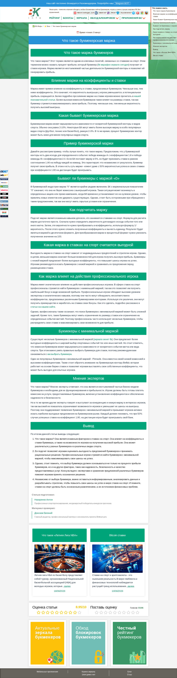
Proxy (113, 13)
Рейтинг (54, 18)
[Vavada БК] (4, 190)
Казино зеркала (88, 672)
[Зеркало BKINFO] (35, 13)
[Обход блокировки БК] (88, 644)
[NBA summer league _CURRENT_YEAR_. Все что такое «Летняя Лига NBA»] (59, 558)
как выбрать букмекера (59, 354)
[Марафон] (4, 179)
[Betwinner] (4, 186)
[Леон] (4, 197)
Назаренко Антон (43, 499)
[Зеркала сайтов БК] (47, 644)
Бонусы (68, 18)
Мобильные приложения (47, 672)
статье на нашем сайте (43, 307)
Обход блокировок (102, 18)
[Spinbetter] (4, 209)
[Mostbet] (4, 205)
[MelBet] (4, 175)
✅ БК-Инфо (37, 26)
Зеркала (81, 18)
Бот (93, 13)
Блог (130, 672)
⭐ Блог (47, 26)
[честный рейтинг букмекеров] (129, 644)
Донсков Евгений (43, 513)
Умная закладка (83, 13)
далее (67, 586)
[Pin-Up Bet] (4, 212)
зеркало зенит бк (103, 339)
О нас (129, 675)
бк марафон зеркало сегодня (113, 64)
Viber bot (103, 13)
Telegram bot (126, 13)
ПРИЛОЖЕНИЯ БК (132, 18)
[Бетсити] (4, 201)
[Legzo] (4, 216)
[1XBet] (4, 171)
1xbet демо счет (88, 675)
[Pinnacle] (4, 183)
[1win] (4, 194)
